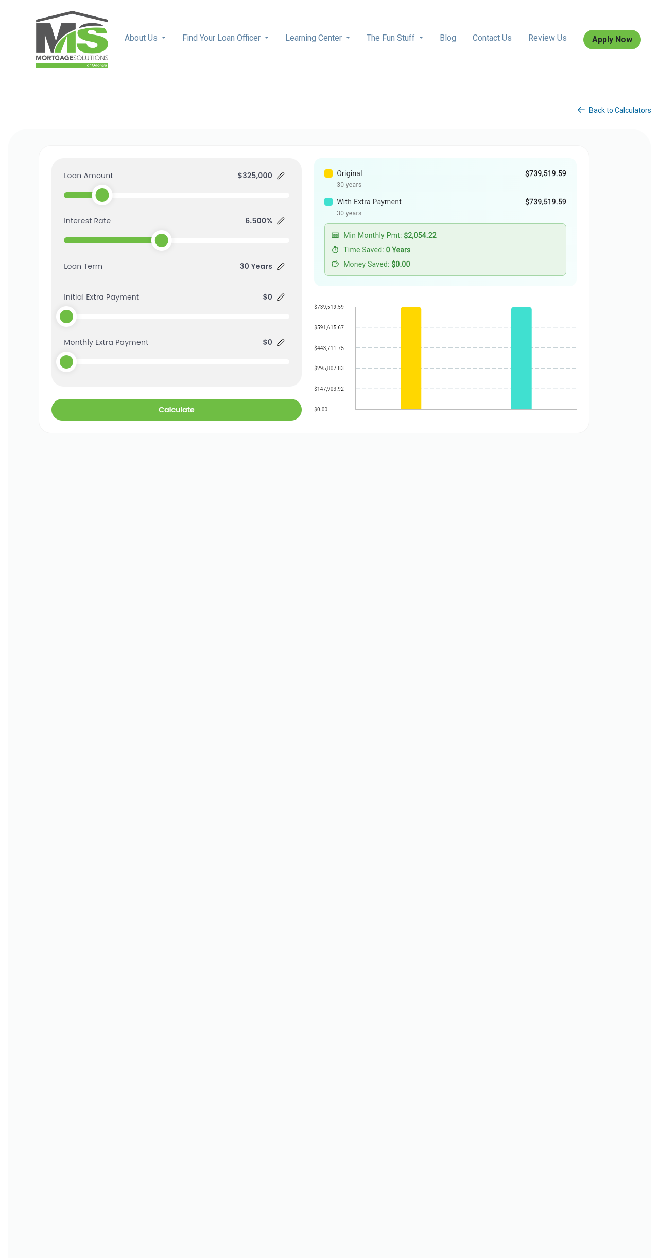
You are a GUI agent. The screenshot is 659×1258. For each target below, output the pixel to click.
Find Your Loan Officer (222, 38)
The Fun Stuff (392, 38)
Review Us (547, 38)
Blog (448, 38)
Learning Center (314, 38)
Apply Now (612, 39)
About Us (142, 38)
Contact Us (492, 38)
